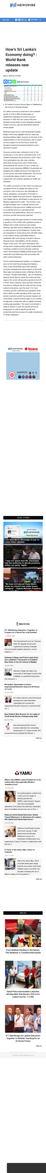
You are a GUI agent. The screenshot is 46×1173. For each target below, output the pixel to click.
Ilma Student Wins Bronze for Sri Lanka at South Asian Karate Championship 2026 (22, 715)
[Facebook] (5, 82)
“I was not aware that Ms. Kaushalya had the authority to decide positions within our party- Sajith (22, 563)
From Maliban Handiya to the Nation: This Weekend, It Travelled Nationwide (23, 951)
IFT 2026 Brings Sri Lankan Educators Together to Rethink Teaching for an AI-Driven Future (23, 1038)
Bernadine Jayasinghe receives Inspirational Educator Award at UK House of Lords (22, 686)
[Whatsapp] (14, 82)
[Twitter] (10, 82)
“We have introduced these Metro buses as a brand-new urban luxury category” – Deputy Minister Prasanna (23, 586)
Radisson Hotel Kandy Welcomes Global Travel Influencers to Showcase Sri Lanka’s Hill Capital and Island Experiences (23, 817)
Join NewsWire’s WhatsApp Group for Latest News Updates (22, 541)
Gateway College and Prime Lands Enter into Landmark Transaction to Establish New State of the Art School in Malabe (21, 659)
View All (39, 738)
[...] (11, 652)
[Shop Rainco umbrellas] (23, 363)
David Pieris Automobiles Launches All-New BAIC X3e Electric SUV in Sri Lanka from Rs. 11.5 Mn (23, 994)
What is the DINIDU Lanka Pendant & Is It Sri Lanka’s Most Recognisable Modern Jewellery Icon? (23, 782)
